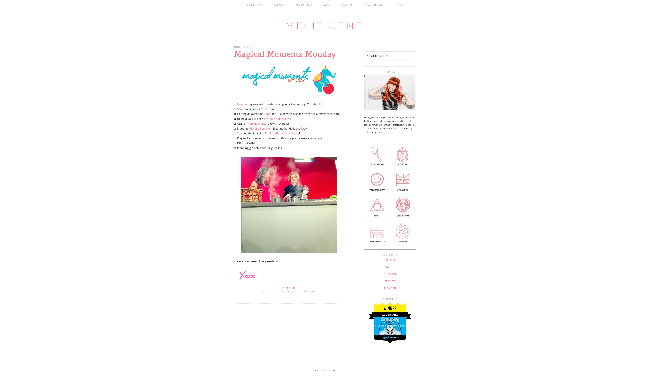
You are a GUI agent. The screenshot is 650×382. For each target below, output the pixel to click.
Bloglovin (390, 288)
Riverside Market (256, 123)
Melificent (325, 25)
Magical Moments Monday (285, 54)
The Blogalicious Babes (284, 133)
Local (285, 291)
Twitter (390, 267)
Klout (267, 114)
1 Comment (288, 287)
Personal (309, 291)
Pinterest (390, 281)
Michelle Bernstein (260, 128)
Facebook (390, 260)
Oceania (242, 104)
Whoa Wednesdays (278, 119)
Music (296, 291)
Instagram (390, 274)
